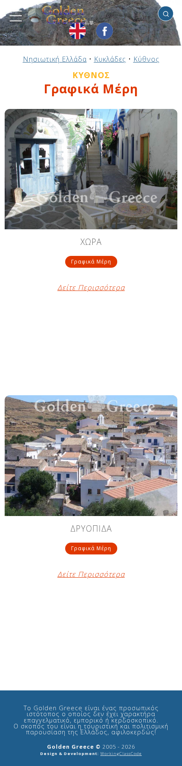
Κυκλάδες (110, 59)
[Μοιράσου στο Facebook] (104, 30)
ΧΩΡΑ (91, 242)
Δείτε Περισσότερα (91, 287)
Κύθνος (146, 59)
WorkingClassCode (121, 753)
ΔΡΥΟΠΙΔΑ (91, 529)
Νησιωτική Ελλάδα (55, 59)
